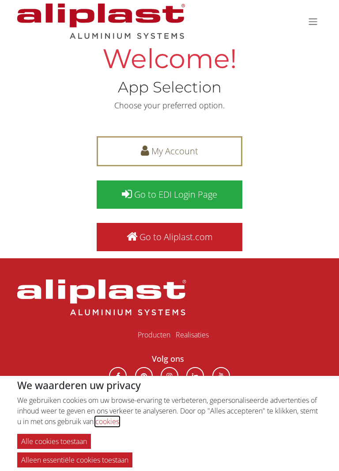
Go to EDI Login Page (174, 194)
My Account (173, 151)
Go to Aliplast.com (175, 237)
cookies (107, 421)
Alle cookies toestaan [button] (54, 441)
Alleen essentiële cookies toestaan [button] (74, 460)
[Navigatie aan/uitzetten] (313, 21)
